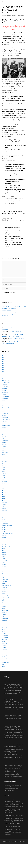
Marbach (4, 544)
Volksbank (4, 649)
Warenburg (4, 654)
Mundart (4, 552)
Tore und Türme (5, 627)
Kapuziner (4, 506)
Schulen (4, 606)
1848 (3, 357)
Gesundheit (4, 461)
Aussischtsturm (5, 396)
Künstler (4, 529)
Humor (3, 487)
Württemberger (5, 662)
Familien (4, 427)
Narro (3, 562)
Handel (3, 471)
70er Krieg (4, 384)
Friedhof (4, 444)
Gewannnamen (5, 463)
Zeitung (4, 664)
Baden (3, 402)
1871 (3, 363)
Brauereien (4, 409)
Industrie (4, 488)
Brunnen (4, 415)
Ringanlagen (4, 591)
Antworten (7, 249)
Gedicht (4, 456)
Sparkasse (4, 614)
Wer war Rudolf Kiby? (7, 310)
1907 (3, 377)
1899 (3, 373)
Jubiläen (4, 494)
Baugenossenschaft (6, 407)
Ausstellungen (5, 398)
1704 (3, 355)
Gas (3, 448)
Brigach (4, 411)
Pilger (3, 575)
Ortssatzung (4, 570)
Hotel (3, 483)
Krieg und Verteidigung (7, 525)
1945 (3, 378)
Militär (3, 548)
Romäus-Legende (6, 595)
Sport (3, 616)
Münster (4, 554)
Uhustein (4, 633)
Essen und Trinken (6, 425)
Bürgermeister (5, 417)
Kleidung (4, 519)
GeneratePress (23, 841)
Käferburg (4, 502)
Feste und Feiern (5, 431)
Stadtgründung (5, 618)
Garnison (4, 446)
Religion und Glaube (6, 585)
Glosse (3, 469)
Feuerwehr (4, 433)
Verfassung (4, 643)
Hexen (3, 477)
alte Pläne (4, 390)
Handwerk (4, 473)
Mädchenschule (5, 541)
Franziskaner (5, 440)
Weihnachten (5, 658)
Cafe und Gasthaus (6, 419)
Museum (4, 556)
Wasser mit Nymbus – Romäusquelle (10, 312)
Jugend (3, 498)
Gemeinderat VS (5, 458)
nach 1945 (4, 560)
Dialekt (3, 423)
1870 (3, 361)
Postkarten (4, 581)
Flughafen (4, 436)
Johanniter (4, 492)
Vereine (3, 641)
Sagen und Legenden (6, 597)
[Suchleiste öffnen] (25, 2)
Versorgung (4, 645)
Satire (3, 604)
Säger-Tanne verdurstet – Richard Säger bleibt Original (14, 306)
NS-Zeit (4, 566)
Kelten (3, 512)
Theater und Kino (6, 626)
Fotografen (4, 438)
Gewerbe (4, 465)
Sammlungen (5, 602)
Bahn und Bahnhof (6, 404)
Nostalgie (4, 564)
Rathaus (4, 583)
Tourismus (4, 629)
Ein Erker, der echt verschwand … (9, 308)
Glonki (3, 467)
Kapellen (4, 504)
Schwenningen (5, 610)
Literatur (4, 537)
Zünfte (3, 666)
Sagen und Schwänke (6, 599)
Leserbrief (4, 535)
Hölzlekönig (4, 481)
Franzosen (4, 442)
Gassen (3, 450)
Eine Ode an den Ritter (10, 203)
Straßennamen (5, 622)
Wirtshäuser (4, 660)
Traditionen (4, 631)
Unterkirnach (5, 635)
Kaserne (4, 508)
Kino (3, 516)
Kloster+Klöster (5, 521)
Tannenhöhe (4, 624)
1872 (3, 365)
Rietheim (4, 589)
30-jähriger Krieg (6, 382)
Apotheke (4, 394)
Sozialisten (4, 612)
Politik (3, 577)
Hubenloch (4, 485)
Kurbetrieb (4, 531)
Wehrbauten (4, 656)
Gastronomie (5, 452)
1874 (3, 369)
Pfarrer (3, 573)
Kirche (3, 517)
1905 (3, 375)
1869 (3, 359)
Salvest (3, 600)
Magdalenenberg (5, 543)
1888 (3, 371)
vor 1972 (4, 651)
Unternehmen (5, 637)
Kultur (3, 527)
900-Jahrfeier (5, 386)
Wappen (4, 653)
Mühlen (3, 550)
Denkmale (4, 421)
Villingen (11, 196)
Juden (3, 496)
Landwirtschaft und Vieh (7, 533)
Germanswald (5, 460)
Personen (6, 196)
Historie (4, 479)
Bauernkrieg (4, 405)
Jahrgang (4, 490)
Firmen (3, 434)
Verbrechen (4, 639)
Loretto (3, 539)
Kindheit (4, 514)
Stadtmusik (4, 620)
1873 (3, 367)
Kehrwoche (4, 510)
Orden (3, 568)
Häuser (3, 475)
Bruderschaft (5, 413)
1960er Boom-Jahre (6, 380)
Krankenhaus (5, 523)
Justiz (3, 500)
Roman (3, 593)
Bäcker (3, 400)
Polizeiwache (5, 579)
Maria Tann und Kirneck (7, 546)
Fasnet (3, 429)
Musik (3, 558)
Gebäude (4, 454)
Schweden (4, 608)
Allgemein (4, 388)
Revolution (4, 587)
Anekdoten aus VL (6, 392)
